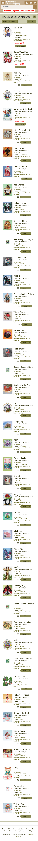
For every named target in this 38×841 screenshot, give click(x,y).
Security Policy (19, 831)
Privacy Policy (8, 831)
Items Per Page (9, 21)
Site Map (29, 831)
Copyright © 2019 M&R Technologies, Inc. (16, 834)
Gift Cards (11, 829)
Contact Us (20, 829)
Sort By (31, 21)
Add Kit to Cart (20, 46)
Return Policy (30, 829)
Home (4, 829)
